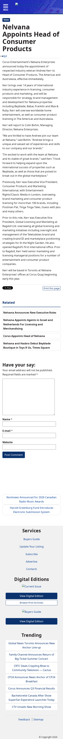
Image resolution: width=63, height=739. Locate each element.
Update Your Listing (32, 546)
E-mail (6, 431)
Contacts (31, 569)
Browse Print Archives (31, 602)
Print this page (52, 288)
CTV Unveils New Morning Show (31, 707)
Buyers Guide (31, 539)
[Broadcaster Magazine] (30, 4)
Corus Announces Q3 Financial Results (31, 688)
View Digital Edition (31, 596)
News (6, 19)
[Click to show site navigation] (5, 7)
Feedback (24, 719)
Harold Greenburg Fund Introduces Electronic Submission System (31, 510)
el (3, 56)
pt (6, 56)
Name (6, 419)
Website (7, 442)
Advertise (31, 561)
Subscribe (32, 554)
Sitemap (38, 719)
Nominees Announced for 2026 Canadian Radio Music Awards (31, 499)
